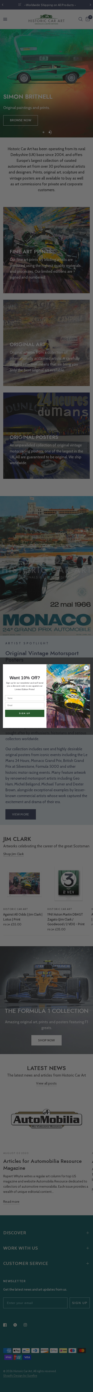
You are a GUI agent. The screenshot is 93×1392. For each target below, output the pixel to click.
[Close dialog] (86, 667)
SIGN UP (24, 713)
